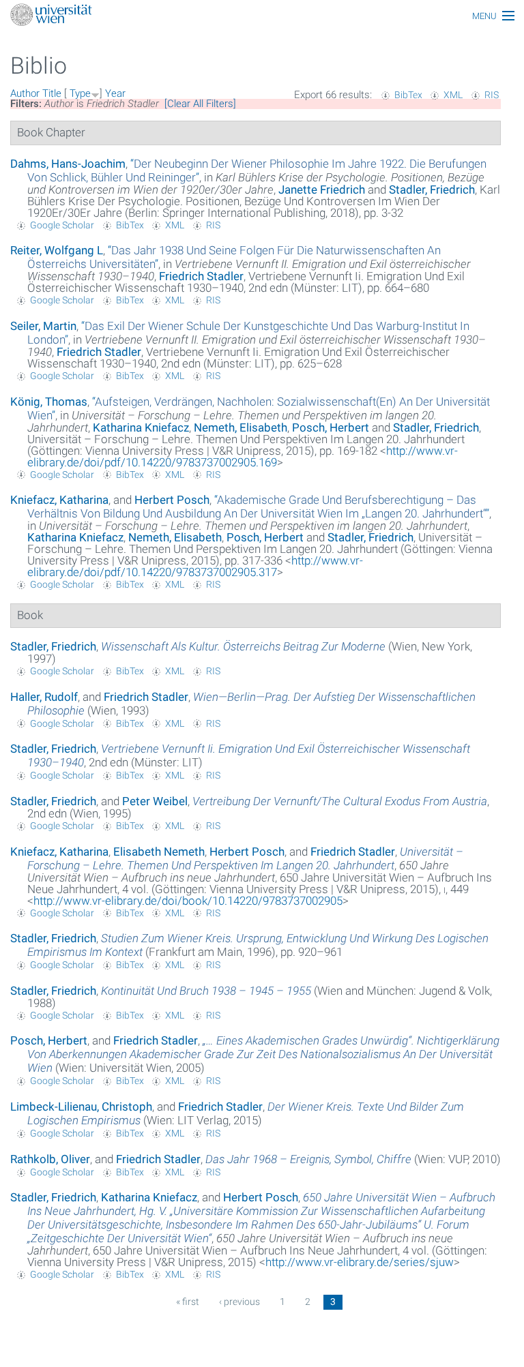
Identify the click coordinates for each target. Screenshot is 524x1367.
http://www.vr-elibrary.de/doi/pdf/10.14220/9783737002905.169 (242, 456)
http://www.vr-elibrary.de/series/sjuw (359, 1262)
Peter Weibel (155, 801)
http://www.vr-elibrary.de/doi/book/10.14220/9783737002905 (188, 900)
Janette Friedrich (321, 189)
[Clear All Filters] (200, 103)
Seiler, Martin (43, 326)
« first (187, 1301)
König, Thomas (48, 401)
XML (453, 94)
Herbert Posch (171, 500)
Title (51, 93)
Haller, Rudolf (44, 697)
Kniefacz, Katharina (59, 500)
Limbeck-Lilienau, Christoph (81, 1106)
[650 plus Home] (262, 16)
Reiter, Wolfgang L (56, 250)
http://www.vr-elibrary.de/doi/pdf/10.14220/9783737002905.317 (195, 566)
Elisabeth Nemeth (159, 851)
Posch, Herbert (330, 427)
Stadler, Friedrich (432, 189)
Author (25, 93)
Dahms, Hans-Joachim (68, 163)
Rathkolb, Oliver (50, 1159)
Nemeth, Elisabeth (240, 427)
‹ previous (239, 1301)
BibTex (408, 94)
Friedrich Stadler (201, 276)
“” (258, 506)
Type (80, 93)
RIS (491, 94)
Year (115, 93)
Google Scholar (62, 225)
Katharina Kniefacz (141, 427)
